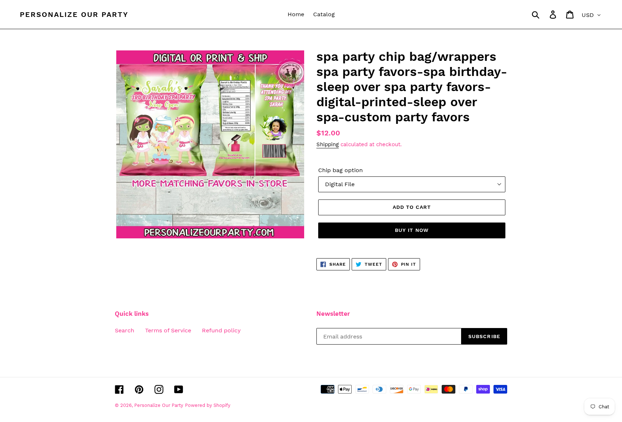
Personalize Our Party (74, 14)
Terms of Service (168, 330)
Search (124, 330)
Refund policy (221, 330)
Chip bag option (340, 170)
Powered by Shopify (207, 405)
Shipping (327, 144)
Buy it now (412, 230)
